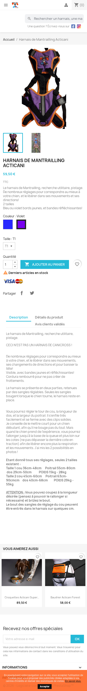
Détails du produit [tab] (49, 317)
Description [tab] (18, 317)
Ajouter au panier (45, 264)
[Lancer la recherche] (29, 18)
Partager (22, 293)
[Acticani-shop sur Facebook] (73, 26)
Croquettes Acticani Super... (22, 597)
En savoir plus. (73, 681)
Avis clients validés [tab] (50, 324)
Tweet (32, 293)
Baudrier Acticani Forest (65, 597)
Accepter (44, 686)
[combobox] (54, 18)
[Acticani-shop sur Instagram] (79, 26)
